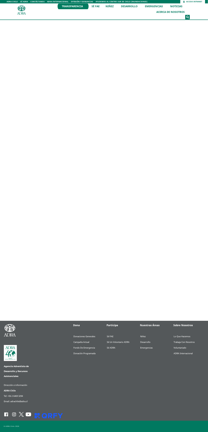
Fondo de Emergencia (84, 347)
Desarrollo (129, 6)
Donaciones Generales (84, 336)
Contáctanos (37, 1)
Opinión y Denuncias (82, 1)
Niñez (110, 6)
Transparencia (72, 6)
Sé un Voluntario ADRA (118, 342)
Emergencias (154, 6)
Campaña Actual (81, 342)
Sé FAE (96, 6)
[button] (187, 17)
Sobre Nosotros (183, 325)
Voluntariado (180, 347)
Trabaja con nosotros (184, 342)
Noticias (176, 6)
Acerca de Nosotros (170, 12)
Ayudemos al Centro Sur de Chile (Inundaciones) (122, 1)
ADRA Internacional (58, 1)
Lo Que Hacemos (182, 336)
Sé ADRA (24, 1)
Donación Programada (84, 353)
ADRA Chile (12, 1)
